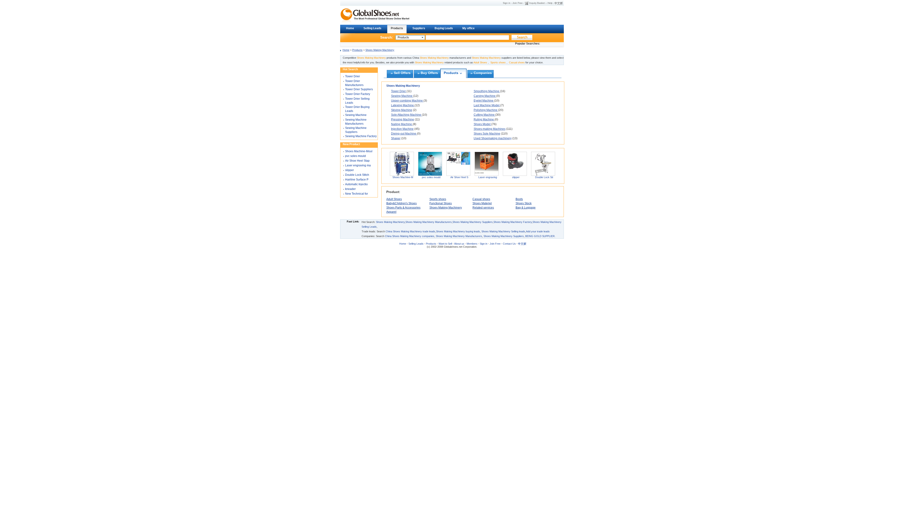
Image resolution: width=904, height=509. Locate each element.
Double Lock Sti (544, 177)
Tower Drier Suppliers (359, 89)
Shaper (395, 138)
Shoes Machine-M (402, 177)
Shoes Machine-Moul (358, 151)
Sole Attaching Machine (406, 114)
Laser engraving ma (358, 165)
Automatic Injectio (356, 184)
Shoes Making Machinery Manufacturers (428, 222)
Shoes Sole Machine (487, 133)
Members (472, 243)
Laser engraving (487, 177)
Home (350, 28)
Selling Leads (372, 28)
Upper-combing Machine (407, 100)
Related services (483, 207)
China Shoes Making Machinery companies (409, 236)
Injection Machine (402, 129)
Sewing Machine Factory (361, 136)
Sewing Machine (402, 96)
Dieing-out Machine (404, 133)
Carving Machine (485, 96)
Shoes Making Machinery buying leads (458, 231)
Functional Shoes (440, 203)
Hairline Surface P (356, 179)
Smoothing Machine (487, 91)
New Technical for (356, 193)
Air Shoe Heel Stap (357, 160)
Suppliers (418, 28)
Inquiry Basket (537, 3)
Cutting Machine (484, 114)
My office (468, 28)
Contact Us (509, 243)
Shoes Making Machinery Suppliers (472, 222)
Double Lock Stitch (357, 175)
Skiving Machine (401, 110)
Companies (483, 73)
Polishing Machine (486, 110)
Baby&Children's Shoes (401, 203)
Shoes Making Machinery (379, 50)
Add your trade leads (538, 231)
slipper (516, 177)
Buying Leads (444, 28)
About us (459, 243)
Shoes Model (482, 124)
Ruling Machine (484, 119)
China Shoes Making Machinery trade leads (410, 231)
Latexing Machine (403, 105)
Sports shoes (437, 199)
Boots (519, 199)
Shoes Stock (524, 203)
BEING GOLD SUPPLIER (540, 236)
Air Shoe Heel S (459, 177)
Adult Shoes (394, 199)
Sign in (506, 3)
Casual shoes (481, 199)
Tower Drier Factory (357, 94)
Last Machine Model (487, 105)
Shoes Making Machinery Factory (512, 222)
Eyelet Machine (484, 100)
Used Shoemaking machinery (493, 138)
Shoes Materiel (482, 203)
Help (550, 3)
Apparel (391, 211)
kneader (350, 189)
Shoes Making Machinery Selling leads (503, 231)
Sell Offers (402, 73)
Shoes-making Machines (489, 129)
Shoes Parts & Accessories (403, 207)
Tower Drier (399, 91)
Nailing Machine (402, 124)
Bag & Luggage (526, 207)
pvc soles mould (431, 177)
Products (397, 28)
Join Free (518, 3)
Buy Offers (429, 73)
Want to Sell (445, 243)
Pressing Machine (402, 119)
